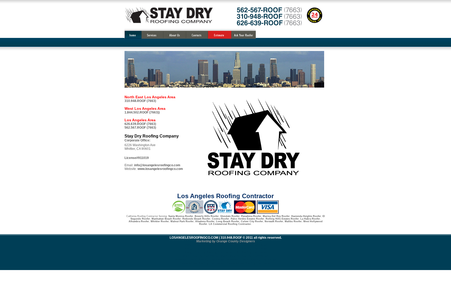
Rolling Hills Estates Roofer (282, 218)
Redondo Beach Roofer (196, 218)
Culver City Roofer (252, 221)
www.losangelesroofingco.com (160, 169)
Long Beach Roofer (227, 221)
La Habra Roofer (310, 218)
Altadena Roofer (205, 221)
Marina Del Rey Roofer (276, 216)
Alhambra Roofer (139, 221)
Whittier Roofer (160, 221)
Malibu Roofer (293, 221)
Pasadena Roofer (251, 216)
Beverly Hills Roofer (207, 216)
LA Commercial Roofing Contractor (230, 224)
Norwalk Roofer (274, 221)
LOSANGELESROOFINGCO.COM (194, 237)
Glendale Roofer (230, 216)
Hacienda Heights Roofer (306, 216)
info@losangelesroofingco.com (157, 165)
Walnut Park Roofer (182, 221)
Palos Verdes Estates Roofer (247, 218)
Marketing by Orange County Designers (225, 241)
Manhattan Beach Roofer (166, 218)
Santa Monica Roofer (180, 216)
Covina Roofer (220, 218)
